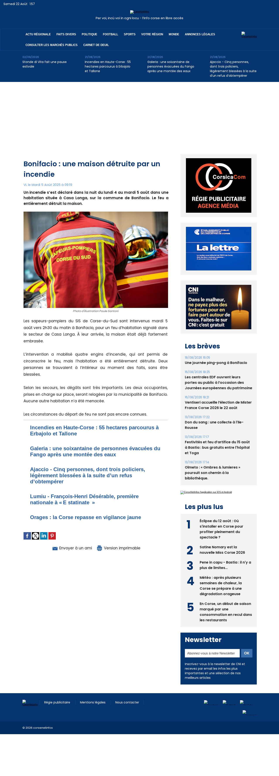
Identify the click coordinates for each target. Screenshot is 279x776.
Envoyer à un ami (75, 548)
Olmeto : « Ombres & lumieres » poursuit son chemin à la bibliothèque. (212, 473)
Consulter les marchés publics (52, 45)
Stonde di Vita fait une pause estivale (44, 64)
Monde (174, 34)
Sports (130, 34)
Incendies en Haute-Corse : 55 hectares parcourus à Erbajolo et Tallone (108, 66)
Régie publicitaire (57, 702)
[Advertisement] (139, 114)
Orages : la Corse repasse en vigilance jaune (85, 517)
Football (110, 34)
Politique (89, 34)
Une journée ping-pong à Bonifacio (216, 362)
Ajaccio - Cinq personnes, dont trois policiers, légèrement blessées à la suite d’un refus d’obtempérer (233, 69)
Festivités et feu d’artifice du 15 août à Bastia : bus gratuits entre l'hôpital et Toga (217, 447)
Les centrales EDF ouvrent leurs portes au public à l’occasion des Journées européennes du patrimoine (218, 383)
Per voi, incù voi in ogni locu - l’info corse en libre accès (139, 18)
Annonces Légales (200, 34)
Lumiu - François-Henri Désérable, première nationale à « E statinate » (84, 499)
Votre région (152, 34)
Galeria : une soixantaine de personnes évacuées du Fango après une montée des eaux (170, 66)
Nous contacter (127, 702)
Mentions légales (93, 702)
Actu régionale (38, 34)
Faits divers (66, 34)
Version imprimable (121, 548)
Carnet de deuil (96, 45)
